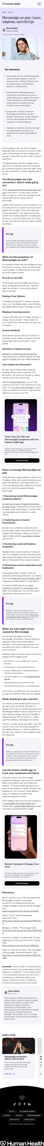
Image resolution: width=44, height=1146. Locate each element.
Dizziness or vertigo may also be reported (19, 354)
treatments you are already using (26, 578)
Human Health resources (24, 806)
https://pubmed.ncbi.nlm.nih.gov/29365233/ (20, 945)
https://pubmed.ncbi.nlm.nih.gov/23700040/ (20, 911)
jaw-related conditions (31, 536)
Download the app (22, 460)
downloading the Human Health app (19, 803)
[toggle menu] (39, 4)
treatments (28, 588)
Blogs (4, 12)
